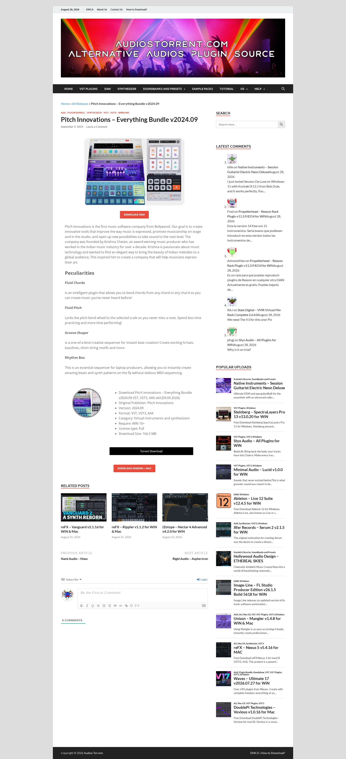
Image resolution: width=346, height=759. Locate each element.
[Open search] (283, 88)
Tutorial (227, 88)
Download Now (134, 214)
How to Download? (136, 9)
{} (131, 605)
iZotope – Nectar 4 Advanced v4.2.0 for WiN (184, 529)
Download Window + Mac (134, 468)
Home (68, 88)
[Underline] (93, 605)
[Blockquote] (115, 605)
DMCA (89, 9)
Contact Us (117, 9)
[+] (137, 605)
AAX (63, 112)
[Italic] (87, 605)
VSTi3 (113, 112)
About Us (102, 9)
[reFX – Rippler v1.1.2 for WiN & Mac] (134, 508)
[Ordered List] (104, 605)
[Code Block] (121, 605)
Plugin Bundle (76, 112)
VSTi (106, 112)
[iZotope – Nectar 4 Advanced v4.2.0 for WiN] (185, 508)
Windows (123, 112)
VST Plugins (88, 88)
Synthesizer (127, 88)
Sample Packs (202, 88)
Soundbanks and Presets (162, 88)
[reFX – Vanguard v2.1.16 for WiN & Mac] (84, 508)
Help (258, 88)
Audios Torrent (93, 753)
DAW (107, 88)
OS (242, 88)
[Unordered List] (109, 605)
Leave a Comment (96, 126)
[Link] (126, 605)
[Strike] (98, 605)
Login (203, 579)
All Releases (80, 103)
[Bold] (81, 605)
